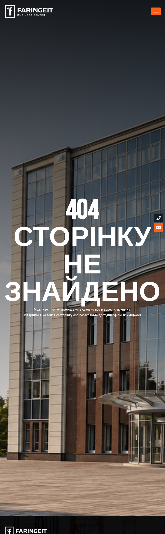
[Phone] (158, 218)
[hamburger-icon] (156, 11)
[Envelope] (158, 227)
